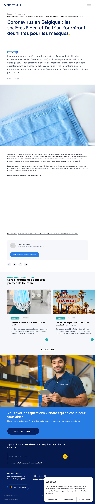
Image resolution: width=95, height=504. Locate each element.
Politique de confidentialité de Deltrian (30, 463)
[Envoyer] (65, 456)
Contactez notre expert (24, 255)
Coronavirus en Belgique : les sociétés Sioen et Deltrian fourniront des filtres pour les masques (48, 234)
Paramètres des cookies (10, 495)
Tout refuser (52, 499)
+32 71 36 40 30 (39, 476)
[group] (29, 317)
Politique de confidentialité (11, 499)
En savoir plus (47, 349)
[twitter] (15, 264)
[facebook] (20, 264)
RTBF (15, 234)
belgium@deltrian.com (42, 479)
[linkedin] (26, 264)
